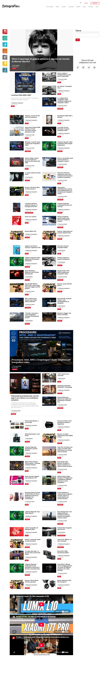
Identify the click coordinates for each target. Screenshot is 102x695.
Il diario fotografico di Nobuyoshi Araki (31, 528)
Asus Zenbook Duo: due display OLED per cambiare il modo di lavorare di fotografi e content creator (64, 515)
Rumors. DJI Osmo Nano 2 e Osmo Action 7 (32, 188)
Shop (97, 6)
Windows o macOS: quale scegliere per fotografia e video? (32, 143)
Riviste (57, 6)
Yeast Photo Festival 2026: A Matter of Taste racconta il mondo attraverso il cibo (33, 130)
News (13, 106)
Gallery (64, 6)
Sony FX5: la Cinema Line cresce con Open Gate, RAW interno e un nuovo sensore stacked (64, 449)
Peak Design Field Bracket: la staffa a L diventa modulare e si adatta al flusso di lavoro (64, 464)
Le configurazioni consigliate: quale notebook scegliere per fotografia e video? (64, 100)
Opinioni (13, 414)
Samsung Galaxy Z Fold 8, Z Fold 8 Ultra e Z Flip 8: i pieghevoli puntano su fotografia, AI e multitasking (32, 495)
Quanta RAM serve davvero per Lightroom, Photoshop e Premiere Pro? (64, 400)
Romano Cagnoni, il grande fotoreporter (63, 258)
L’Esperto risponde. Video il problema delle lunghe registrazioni (65, 143)
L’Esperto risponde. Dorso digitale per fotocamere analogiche (32, 259)
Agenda (78, 6)
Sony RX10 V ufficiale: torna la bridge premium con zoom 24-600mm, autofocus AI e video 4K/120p (64, 567)
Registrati (95, 3)
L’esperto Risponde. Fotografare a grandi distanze (31, 448)
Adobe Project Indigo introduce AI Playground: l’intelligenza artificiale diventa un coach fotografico (65, 479)
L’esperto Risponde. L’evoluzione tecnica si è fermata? (64, 205)
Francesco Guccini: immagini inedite (63, 246)
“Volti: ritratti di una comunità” (63, 374)
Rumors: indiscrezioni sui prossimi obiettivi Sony (64, 232)
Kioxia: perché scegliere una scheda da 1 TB (32, 477)
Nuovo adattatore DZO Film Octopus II (64, 581)
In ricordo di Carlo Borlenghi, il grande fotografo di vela (63, 129)
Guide (84, 6)
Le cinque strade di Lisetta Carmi (33, 173)
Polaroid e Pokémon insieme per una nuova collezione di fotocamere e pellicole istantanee (65, 175)
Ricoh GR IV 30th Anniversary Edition (63, 551)
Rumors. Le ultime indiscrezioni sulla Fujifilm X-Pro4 (65, 435)
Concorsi (71, 6)
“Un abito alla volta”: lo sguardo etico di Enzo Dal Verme (32, 552)
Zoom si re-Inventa (30, 216)
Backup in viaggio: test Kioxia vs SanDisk (64, 313)
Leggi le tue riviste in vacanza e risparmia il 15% (32, 246)
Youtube (90, 6)
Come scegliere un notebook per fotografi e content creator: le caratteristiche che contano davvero (64, 495)
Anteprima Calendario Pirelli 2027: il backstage (64, 386)
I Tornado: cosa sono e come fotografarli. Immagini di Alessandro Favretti (32, 315)
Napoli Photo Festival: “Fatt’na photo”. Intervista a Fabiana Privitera (32, 463)
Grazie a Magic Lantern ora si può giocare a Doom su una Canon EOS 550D (32, 160)
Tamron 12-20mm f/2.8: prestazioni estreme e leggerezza (64, 422)
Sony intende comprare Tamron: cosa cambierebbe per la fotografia (64, 301)
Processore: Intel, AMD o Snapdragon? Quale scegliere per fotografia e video (41, 361)
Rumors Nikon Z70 (30, 231)
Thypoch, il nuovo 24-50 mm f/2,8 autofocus (32, 116)
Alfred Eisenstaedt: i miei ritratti (32, 434)
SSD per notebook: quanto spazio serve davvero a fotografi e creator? (63, 219)
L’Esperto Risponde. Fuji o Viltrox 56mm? (32, 512)
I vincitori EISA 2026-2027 (21, 95)
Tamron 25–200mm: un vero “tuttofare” (64, 540)
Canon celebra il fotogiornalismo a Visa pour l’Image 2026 (64, 74)
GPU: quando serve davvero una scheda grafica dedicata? (31, 300)
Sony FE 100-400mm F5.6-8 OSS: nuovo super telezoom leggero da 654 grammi (32, 286)
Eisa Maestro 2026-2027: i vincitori (65, 116)
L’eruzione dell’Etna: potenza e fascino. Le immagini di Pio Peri (31, 205)
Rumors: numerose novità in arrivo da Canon (32, 540)
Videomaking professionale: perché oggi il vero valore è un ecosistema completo (25, 398)
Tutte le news (49, 6)
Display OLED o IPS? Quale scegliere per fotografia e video (63, 272)
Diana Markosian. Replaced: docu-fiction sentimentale (32, 272)
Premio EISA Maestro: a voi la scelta (32, 421)
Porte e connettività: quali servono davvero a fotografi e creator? (65, 159)
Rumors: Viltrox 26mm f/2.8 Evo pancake (31, 581)
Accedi (86, 3)
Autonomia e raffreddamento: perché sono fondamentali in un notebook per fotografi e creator (64, 190)
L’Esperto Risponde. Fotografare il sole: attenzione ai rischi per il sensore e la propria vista (32, 567)
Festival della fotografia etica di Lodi (64, 528)
